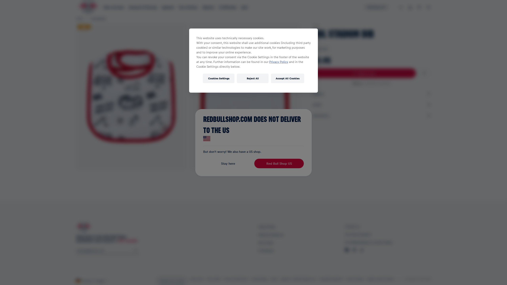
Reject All (253, 78)
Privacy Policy (278, 62)
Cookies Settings (218, 78)
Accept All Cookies (287, 78)
